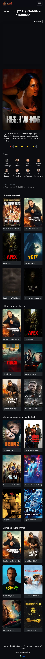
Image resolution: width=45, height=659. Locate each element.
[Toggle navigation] (39, 3)
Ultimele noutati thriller (14, 306)
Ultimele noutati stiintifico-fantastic (20, 417)
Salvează (38, 22)
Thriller (12, 184)
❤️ (11, 146)
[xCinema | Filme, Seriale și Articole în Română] (7, 3)
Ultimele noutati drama (14, 527)
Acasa (5, 184)
